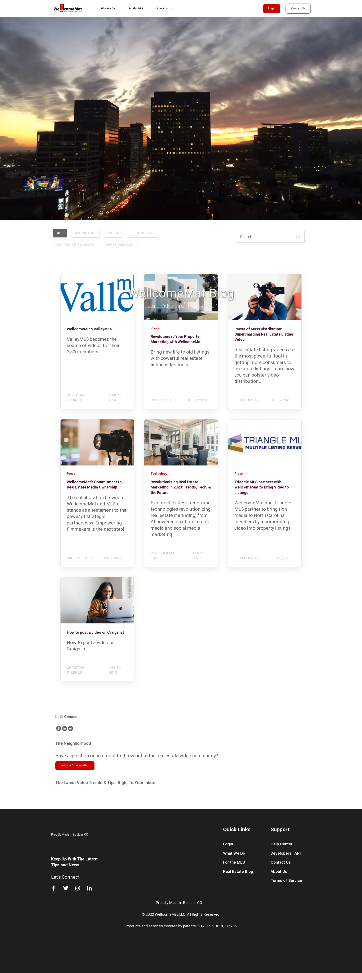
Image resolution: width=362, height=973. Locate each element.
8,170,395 (206, 926)
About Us (279, 871)
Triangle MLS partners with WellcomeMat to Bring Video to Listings (261, 487)
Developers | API (286, 853)
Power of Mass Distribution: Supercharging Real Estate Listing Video (263, 334)
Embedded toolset (75, 245)
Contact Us (281, 862)
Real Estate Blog (238, 871)
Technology (142, 233)
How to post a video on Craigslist (95, 632)
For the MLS (234, 862)
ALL (60, 233)
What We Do (234, 853)
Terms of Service (286, 880)
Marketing (85, 233)
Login (228, 844)
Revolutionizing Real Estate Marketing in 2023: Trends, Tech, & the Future (181, 487)
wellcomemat (119, 245)
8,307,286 (229, 926)
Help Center (281, 844)
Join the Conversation (75, 765)
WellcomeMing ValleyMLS (89, 329)
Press (113, 233)
